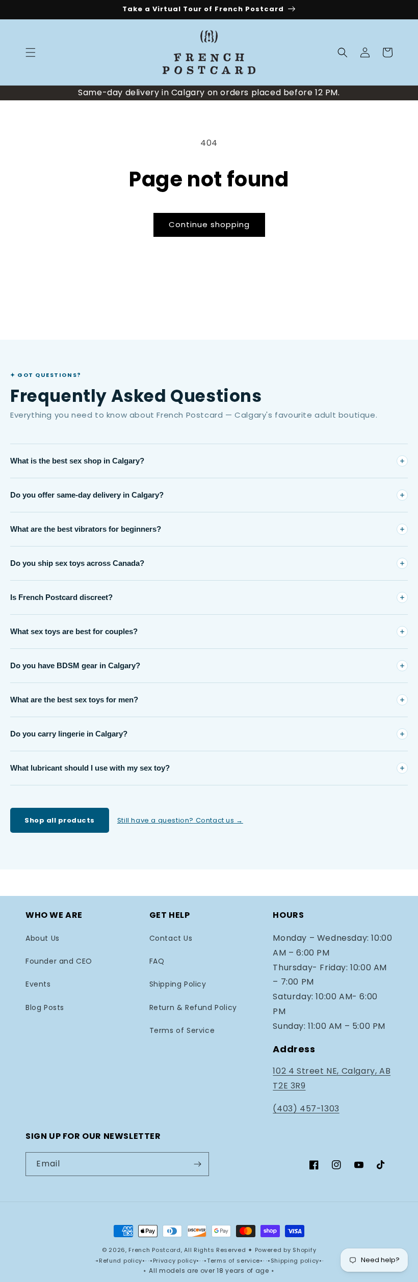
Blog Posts (44, 1007)
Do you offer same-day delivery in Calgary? (87, 494)
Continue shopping (209, 224)
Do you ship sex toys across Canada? (77, 563)
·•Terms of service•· (234, 1261)
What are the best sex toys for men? (74, 699)
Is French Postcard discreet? (61, 597)
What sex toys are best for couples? (74, 631)
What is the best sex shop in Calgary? (77, 460)
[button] (30, 52)
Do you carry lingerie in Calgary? (68, 733)
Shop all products (59, 820)
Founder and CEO (58, 961)
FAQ (157, 961)
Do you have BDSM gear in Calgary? (75, 665)
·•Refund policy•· (122, 1261)
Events (38, 984)
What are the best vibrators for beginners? (85, 529)
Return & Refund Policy (193, 1007)
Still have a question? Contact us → (180, 820)
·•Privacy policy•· (175, 1261)
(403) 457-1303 (306, 1108)
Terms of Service (182, 1030)
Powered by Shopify (286, 1250)
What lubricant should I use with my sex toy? (90, 767)
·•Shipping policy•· (294, 1261)
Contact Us (171, 938)
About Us (42, 938)
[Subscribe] (197, 1164)
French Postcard (154, 1250)
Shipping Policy (177, 984)
